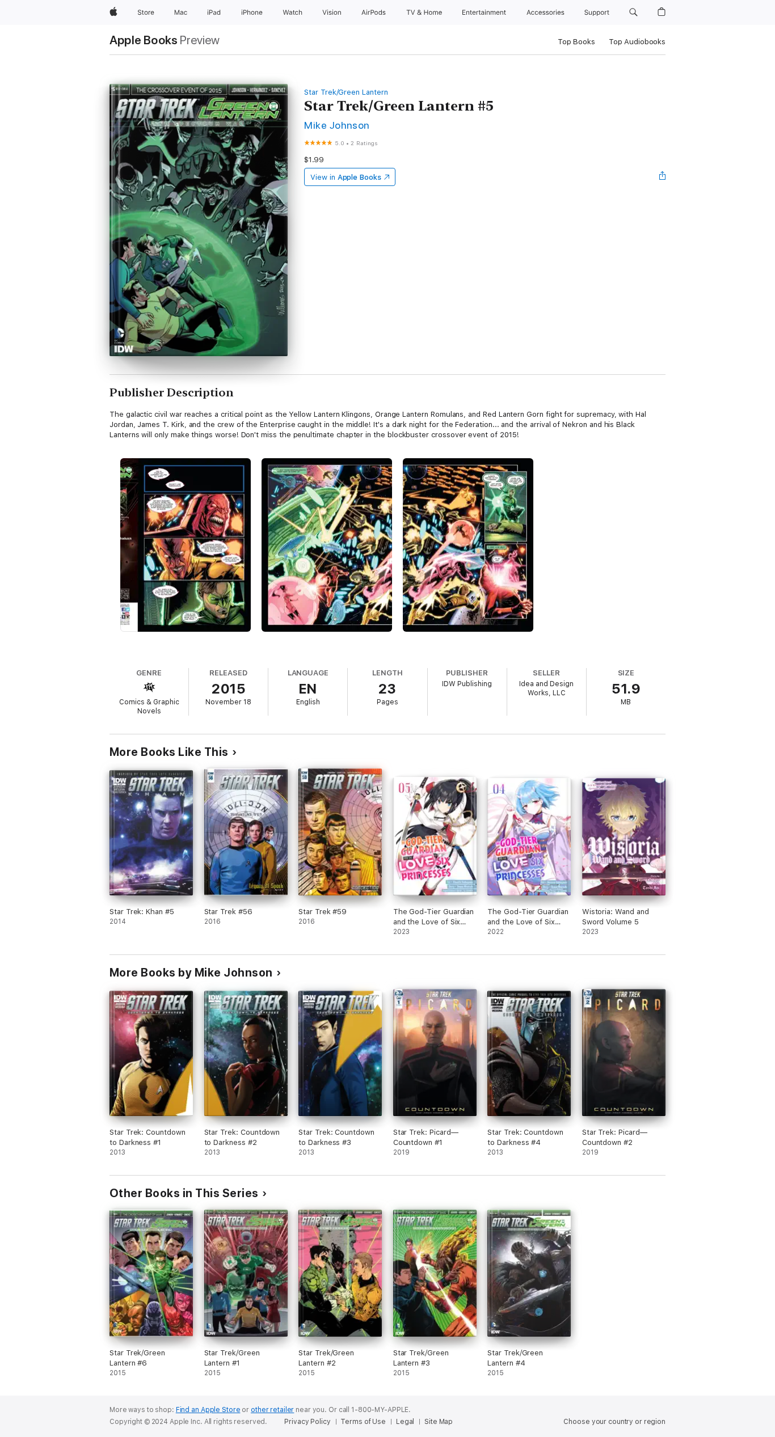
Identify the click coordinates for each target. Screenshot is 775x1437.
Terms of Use (363, 1422)
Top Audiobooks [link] (637, 41)
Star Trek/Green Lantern (346, 92)
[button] (633, 12)
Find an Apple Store (208, 1410)
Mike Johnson (337, 125)
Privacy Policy (307, 1422)
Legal (405, 1422)
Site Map (438, 1422)
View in (345, 177)
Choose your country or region (614, 1422)
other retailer (272, 1410)
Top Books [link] (576, 41)
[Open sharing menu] (662, 177)
